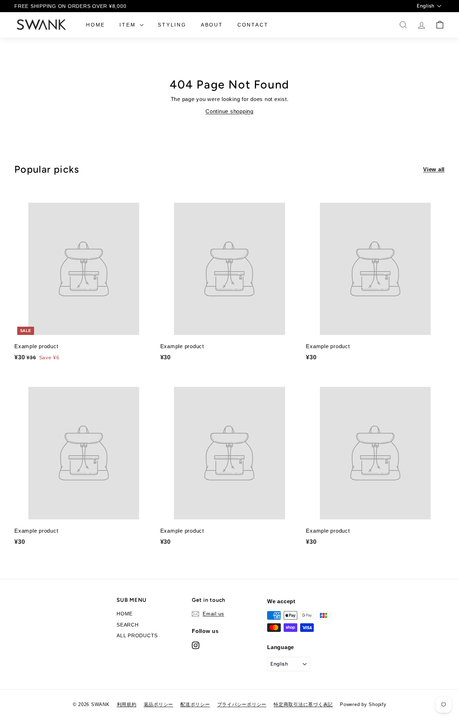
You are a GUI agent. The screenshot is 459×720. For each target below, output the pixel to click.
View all (434, 169)
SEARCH (128, 625)
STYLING (172, 25)
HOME (95, 25)
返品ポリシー (159, 704)
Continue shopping (229, 111)
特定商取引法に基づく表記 (303, 704)
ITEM (128, 25)
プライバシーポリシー (242, 704)
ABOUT (212, 25)
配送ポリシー (195, 704)
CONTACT (253, 25)
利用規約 (127, 704)
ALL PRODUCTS (137, 635)
